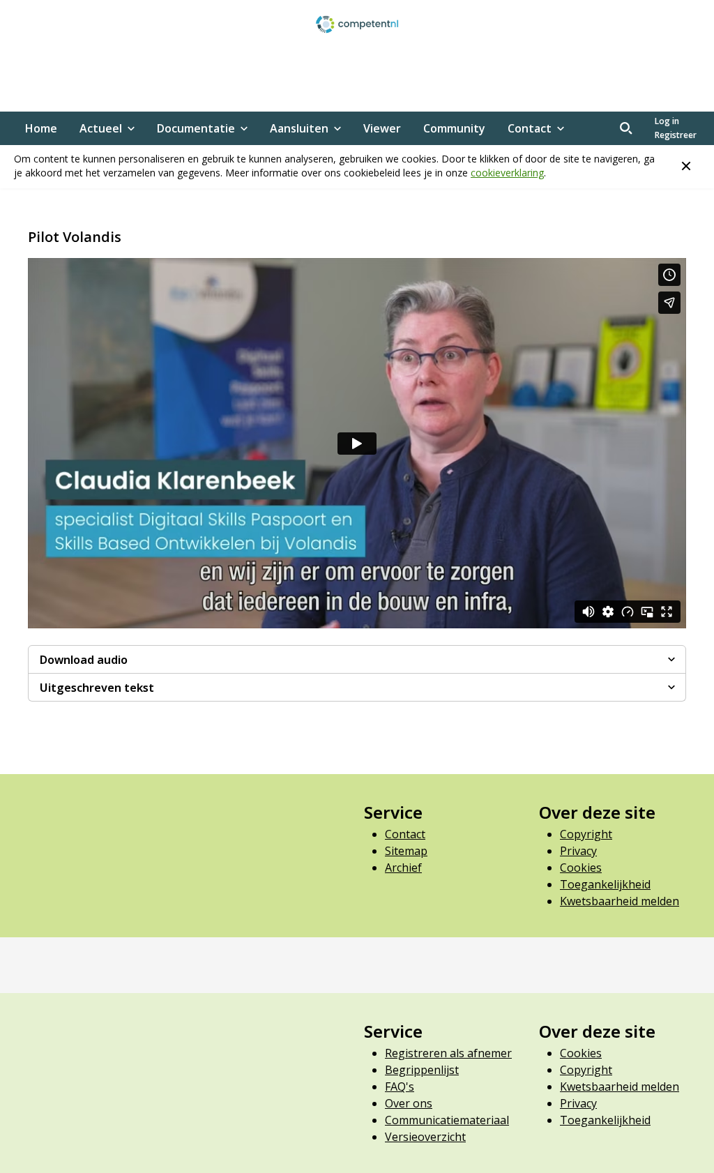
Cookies (581, 867)
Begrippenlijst (422, 1069)
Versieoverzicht (425, 1136)
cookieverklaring (507, 172)
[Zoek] (626, 128)
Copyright (586, 834)
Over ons (408, 1103)
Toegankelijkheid (605, 884)
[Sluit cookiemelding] (686, 166)
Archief (403, 867)
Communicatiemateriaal (447, 1120)
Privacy (578, 850)
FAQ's (399, 1086)
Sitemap (406, 850)
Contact (405, 834)
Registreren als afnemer (448, 1053)
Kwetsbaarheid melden (619, 901)
